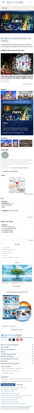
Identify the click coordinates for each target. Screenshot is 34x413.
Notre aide (4, 361)
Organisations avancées (7, 251)
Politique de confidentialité (18, 407)
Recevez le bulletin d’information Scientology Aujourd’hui (18, 381)
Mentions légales (24, 409)
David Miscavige (14, 389)
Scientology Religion (5, 389)
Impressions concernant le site (11, 370)
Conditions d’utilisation (15, 409)
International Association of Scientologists (10, 395)
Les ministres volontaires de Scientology (10, 393)
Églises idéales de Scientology (8, 249)
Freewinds (4, 255)
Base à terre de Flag (6, 253)
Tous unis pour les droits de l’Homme (9, 399)
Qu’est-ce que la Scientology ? (10, 345)
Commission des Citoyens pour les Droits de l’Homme (13, 403)
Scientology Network (20, 387)
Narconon (3, 397)
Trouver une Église (6, 247)
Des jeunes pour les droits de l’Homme (9, 401)
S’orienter (30, 217)
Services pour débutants (8, 349)
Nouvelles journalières (7, 356)
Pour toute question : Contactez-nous (13, 368)
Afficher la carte (28, 194)
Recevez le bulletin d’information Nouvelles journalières (18, 379)
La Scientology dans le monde (9, 359)
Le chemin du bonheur (26, 395)
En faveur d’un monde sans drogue (14, 397)
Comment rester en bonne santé (10, 363)
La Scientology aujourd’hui (8, 354)
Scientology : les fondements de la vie (12, 283)
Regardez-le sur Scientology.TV (12, 133)
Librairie (3, 352)
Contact (30, 240)
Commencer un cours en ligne (7, 391)
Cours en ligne (5, 347)
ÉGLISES (17, 244)
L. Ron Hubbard (4, 387)
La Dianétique (12, 387)
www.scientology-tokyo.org (20, 168)
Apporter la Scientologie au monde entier (11, 257)
